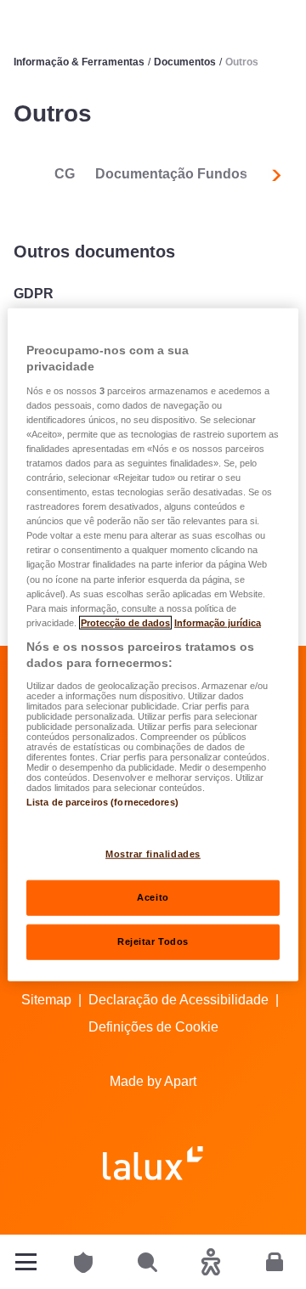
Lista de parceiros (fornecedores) (102, 802)
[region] (153, 644)
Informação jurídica (217, 622)
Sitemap (46, 999)
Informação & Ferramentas (79, 62)
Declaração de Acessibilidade (178, 999)
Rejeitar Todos (153, 941)
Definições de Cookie (153, 1027)
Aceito (152, 897)
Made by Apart (153, 1081)
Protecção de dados (125, 622)
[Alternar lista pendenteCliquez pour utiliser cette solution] (26, 1262)
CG (64, 174)
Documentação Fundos (171, 174)
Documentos (185, 62)
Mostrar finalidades (153, 854)
